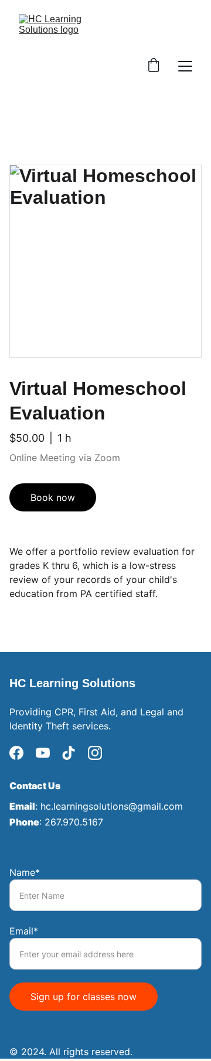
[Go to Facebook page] (16, 753)
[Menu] (185, 66)
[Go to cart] (153, 66)
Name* (24, 872)
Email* (23, 931)
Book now (52, 497)
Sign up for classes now (83, 996)
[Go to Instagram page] (95, 753)
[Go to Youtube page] (43, 753)
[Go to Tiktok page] (69, 753)
